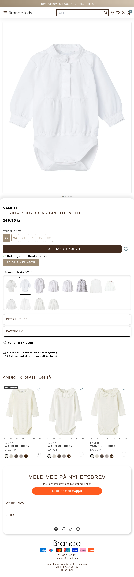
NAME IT (10, 207)
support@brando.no (67, 558)
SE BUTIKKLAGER (21, 262)
